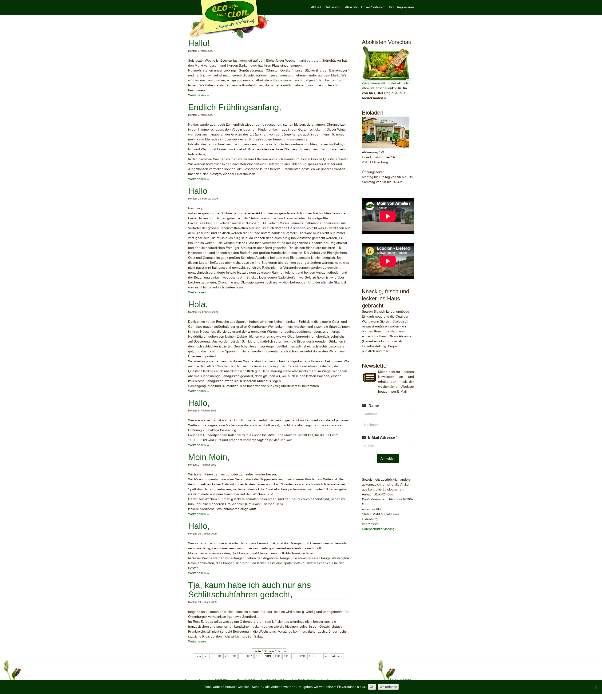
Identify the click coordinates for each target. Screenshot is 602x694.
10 (219, 656)
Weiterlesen (199, 95)
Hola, (198, 304)
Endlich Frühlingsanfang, (234, 107)
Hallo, (199, 403)
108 (258, 656)
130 (311, 656)
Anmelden (388, 458)
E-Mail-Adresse (382, 437)
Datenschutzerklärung (378, 529)
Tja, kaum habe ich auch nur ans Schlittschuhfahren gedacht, (249, 589)
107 (249, 656)
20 (227, 656)
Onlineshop (333, 7)
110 (277, 656)
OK (372, 687)
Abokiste (351, 7)
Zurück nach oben (400, 679)
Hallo (197, 191)
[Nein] (596, 687)
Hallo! (199, 43)
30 (234, 656)
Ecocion (229, 19)
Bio (391, 7)
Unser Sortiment (373, 7)
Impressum (405, 7)
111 (286, 656)
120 (302, 656)
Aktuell (316, 7)
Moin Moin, (209, 457)
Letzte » (336, 656)
